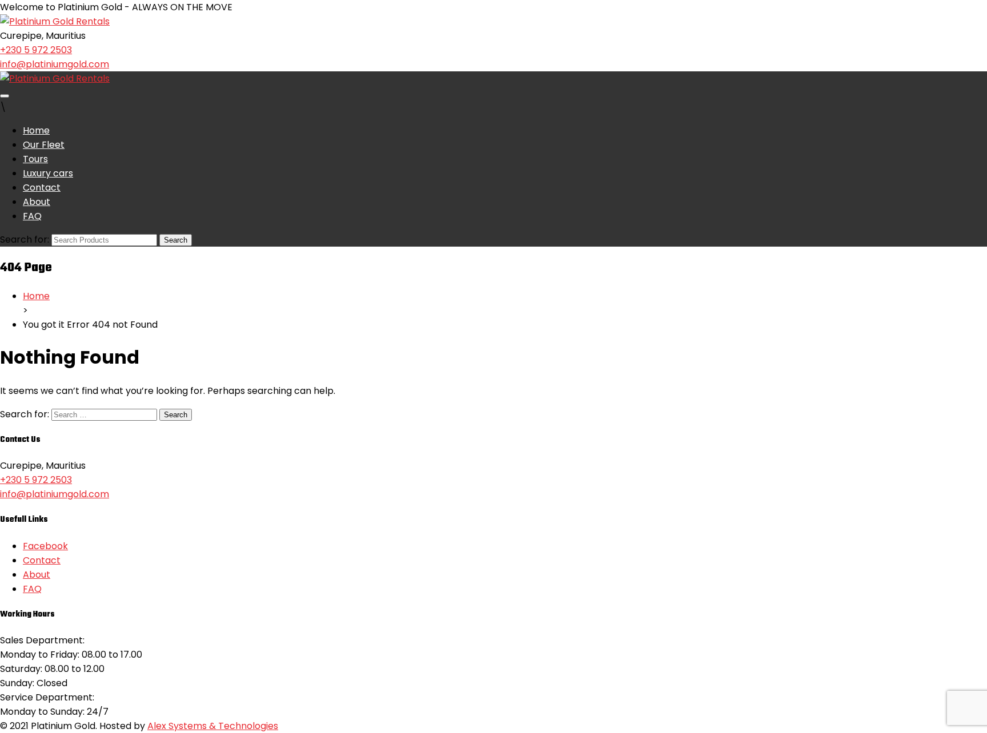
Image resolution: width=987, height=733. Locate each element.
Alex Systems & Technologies (212, 725)
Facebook (45, 546)
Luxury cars (48, 173)
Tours (35, 159)
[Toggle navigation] (4, 96)
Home (36, 130)
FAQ (32, 216)
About (36, 201)
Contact (42, 187)
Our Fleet (44, 144)
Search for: (24, 239)
